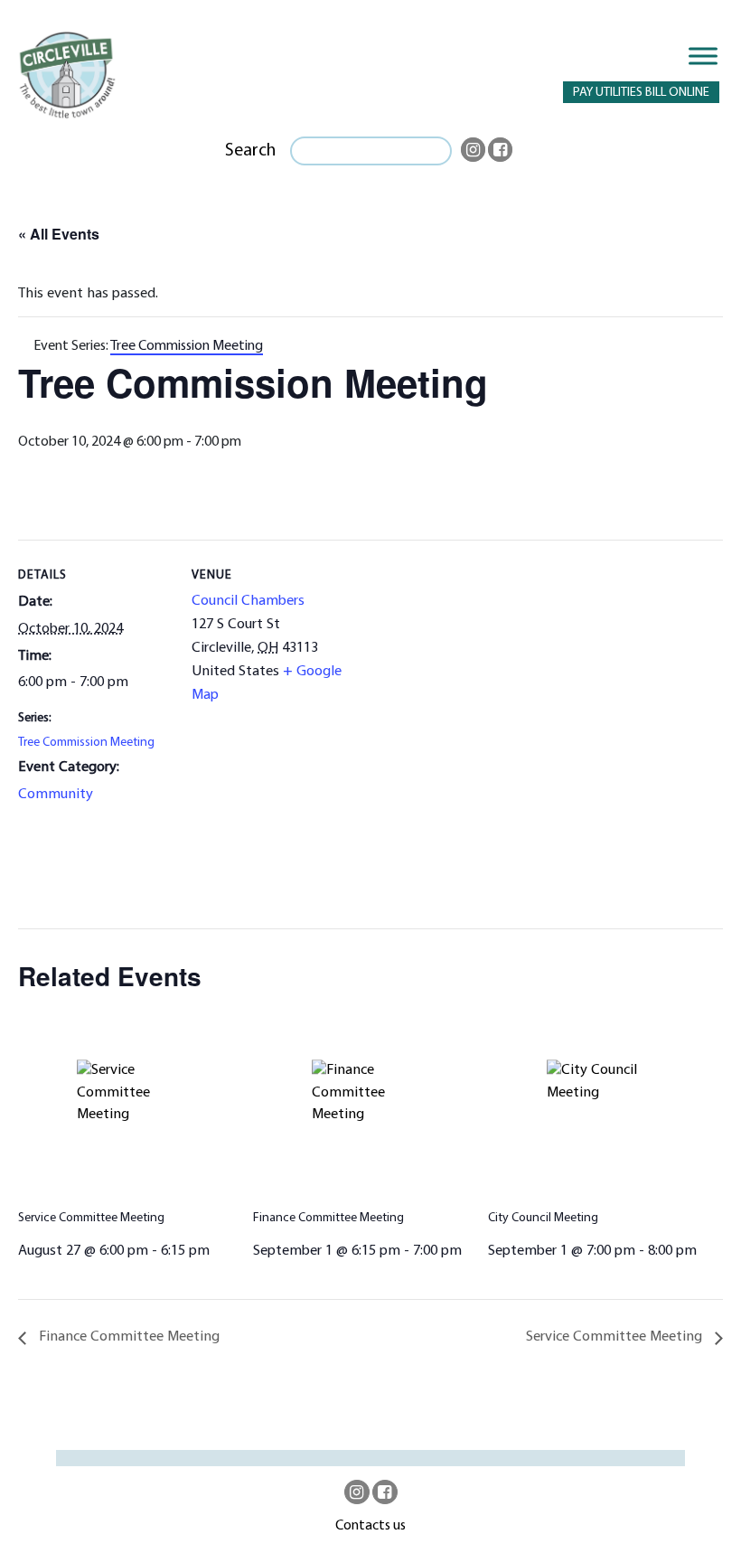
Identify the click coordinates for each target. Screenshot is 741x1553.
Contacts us (370, 1526)
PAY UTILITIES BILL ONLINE (641, 92)
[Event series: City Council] (703, 1251)
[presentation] (135, 1103)
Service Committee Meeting (91, 1218)
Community (55, 794)
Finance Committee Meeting (328, 1218)
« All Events (58, 233)
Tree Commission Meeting (86, 742)
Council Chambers (248, 601)
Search (250, 151)
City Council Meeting (543, 1218)
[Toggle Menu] (703, 55)
